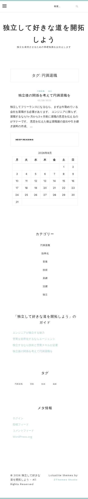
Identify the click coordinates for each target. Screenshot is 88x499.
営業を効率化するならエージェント (34, 338)
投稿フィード (21, 424)
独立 (50, 91)
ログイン (18, 418)
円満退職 (41, 91)
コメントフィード (23, 430)
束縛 (45, 278)
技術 (45, 270)
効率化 (45, 253)
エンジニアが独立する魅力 (29, 332)
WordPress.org (22, 436)
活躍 (45, 286)
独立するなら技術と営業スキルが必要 (35, 345)
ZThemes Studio (66, 479)
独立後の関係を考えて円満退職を (44, 95)
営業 (45, 261)
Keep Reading (25, 139)
